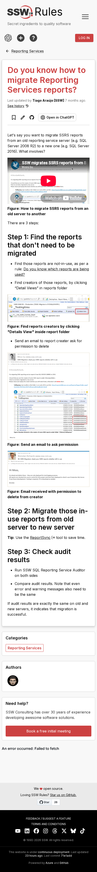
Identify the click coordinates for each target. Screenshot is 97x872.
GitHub (64, 863)
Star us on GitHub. (63, 795)
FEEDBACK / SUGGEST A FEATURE (48, 818)
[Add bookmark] (13, 117)
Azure (49, 863)
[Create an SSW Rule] (20, 37)
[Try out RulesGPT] (8, 37)
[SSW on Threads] (55, 831)
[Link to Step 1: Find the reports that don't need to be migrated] (41, 253)
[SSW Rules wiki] (33, 37)
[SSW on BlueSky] (73, 831)
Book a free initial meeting (48, 731)
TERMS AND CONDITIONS (48, 824)
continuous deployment (53, 852)
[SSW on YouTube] (18, 831)
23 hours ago (34, 855)
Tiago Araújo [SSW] (48, 100)
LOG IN (84, 38)
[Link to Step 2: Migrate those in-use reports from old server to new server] (79, 527)
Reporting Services (25, 648)
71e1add (66, 855)
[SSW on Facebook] (36, 831)
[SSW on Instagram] (45, 831)
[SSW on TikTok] (82, 831)
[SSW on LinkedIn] (27, 831)
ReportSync (40, 537)
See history (15, 106)
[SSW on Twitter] (64, 831)
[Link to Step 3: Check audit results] (34, 559)
